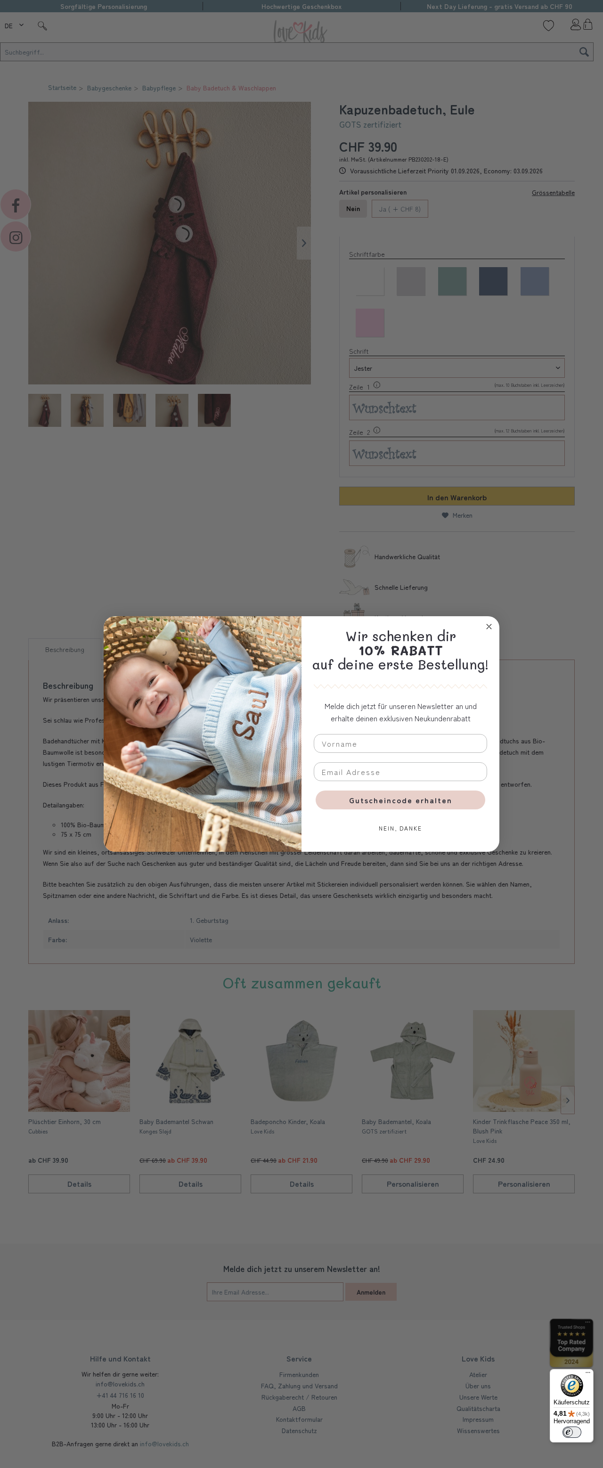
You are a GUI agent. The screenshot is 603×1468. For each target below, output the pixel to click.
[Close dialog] (489, 626)
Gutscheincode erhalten (400, 800)
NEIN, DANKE (400, 828)
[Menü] (588, 1374)
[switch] (571, 1432)
